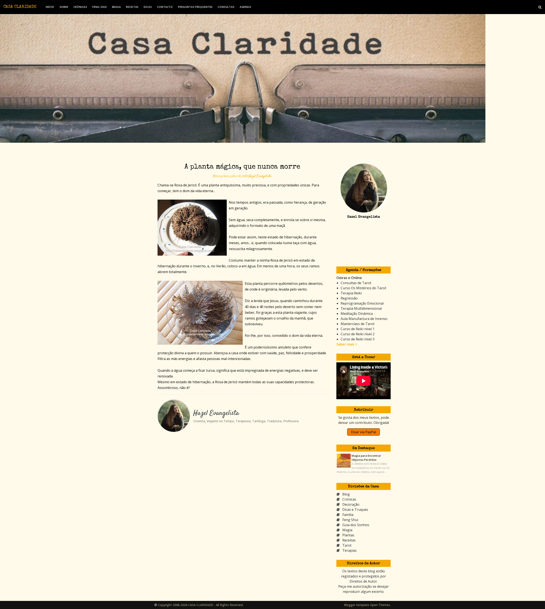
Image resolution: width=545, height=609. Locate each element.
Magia (347, 530)
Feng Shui (350, 519)
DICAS (148, 7)
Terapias (349, 550)
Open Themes (380, 605)
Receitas (349, 540)
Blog (346, 494)
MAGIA (116, 7)
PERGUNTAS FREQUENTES (195, 7)
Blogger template (356, 605)
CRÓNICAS (80, 7)
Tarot (346, 545)
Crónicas (349, 499)
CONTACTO (165, 7)
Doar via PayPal (363, 432)
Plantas (348, 535)
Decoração (350, 504)
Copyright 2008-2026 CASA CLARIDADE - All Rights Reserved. (200, 605)
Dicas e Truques (355, 509)
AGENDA (245, 7)
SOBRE (64, 7)
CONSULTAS (226, 7)
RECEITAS (132, 7)
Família (347, 514)
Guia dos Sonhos (355, 525)
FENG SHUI (99, 7)
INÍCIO (50, 7)
